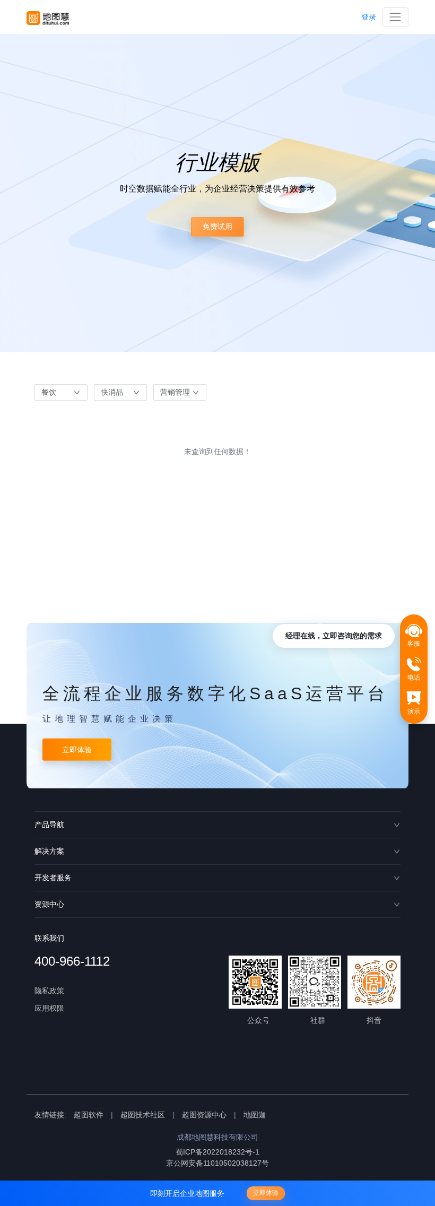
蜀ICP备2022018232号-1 (217, 1152)
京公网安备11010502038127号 (217, 1163)
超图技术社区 (142, 1114)
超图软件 (88, 1114)
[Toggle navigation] (395, 16)
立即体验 (77, 749)
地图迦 (254, 1114)
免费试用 (217, 226)
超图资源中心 (204, 1114)
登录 (368, 17)
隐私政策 (49, 990)
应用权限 (49, 1008)
